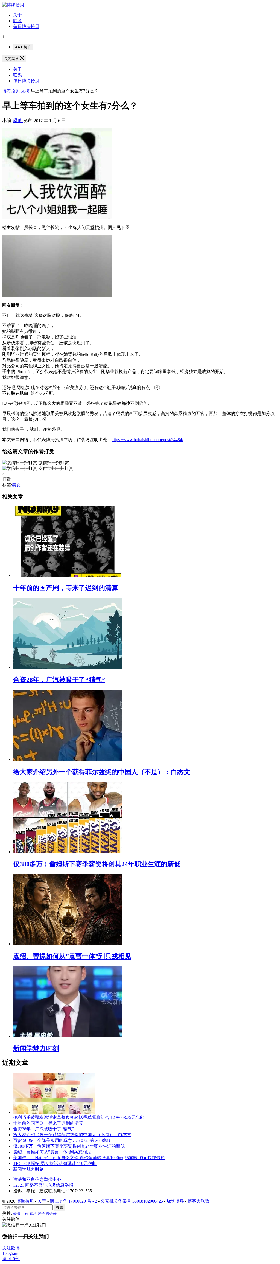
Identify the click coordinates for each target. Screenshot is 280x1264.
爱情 (16, 1214)
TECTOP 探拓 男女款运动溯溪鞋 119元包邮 (55, 1163)
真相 (33, 1214)
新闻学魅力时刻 (36, 1048)
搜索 (59, 1207)
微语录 (51, 1214)
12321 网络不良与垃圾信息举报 (43, 1185)
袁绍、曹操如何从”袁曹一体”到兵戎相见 (72, 956)
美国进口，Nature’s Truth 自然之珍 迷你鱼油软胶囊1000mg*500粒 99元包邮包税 (89, 1157)
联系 (17, 20)
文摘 (25, 91)
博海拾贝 (11, 91)
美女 (16, 485)
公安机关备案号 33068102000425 (132, 1201)
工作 (24, 1214)
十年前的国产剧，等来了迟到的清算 (65, 587)
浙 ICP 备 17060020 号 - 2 (73, 1201)
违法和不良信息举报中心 (37, 1179)
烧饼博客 (175, 1201)
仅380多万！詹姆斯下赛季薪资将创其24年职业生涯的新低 (96, 864)
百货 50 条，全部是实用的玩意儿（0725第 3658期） (63, 1140)
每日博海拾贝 (26, 26)
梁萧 (18, 120)
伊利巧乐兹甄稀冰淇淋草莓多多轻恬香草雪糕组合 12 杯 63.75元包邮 (78, 1117)
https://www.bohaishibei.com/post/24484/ (147, 439)
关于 (17, 15)
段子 (41, 1214)
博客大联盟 (198, 1201)
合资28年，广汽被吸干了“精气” (59, 679)
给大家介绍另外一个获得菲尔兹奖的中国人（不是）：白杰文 (101, 771)
